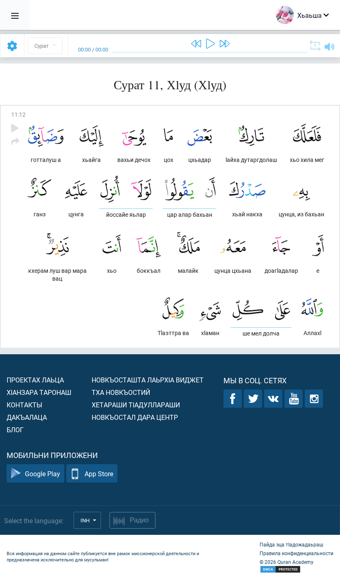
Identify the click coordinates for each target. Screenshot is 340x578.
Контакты (24, 404)
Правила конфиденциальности (296, 553)
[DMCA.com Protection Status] (296, 569)
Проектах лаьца (35, 379)
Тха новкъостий (121, 392)
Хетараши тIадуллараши (136, 404)
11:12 (18, 114)
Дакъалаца (27, 417)
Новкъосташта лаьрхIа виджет (148, 379)
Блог (15, 429)
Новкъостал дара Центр (135, 417)
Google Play (42, 473)
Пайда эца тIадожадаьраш (291, 544)
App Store (99, 473)
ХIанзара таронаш (39, 392)
